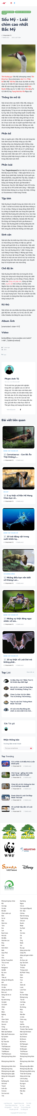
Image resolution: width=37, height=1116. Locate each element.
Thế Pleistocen (6, 1054)
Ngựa (22, 903)
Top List (16, 1107)
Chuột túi (4, 1029)
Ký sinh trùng (6, 999)
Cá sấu (4, 908)
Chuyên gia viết (13, 1109)
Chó (3, 958)
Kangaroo (5, 967)
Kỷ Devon (23, 1039)
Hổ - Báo (22, 911)
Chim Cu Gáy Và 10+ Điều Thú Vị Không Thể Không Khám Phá (20, 696)
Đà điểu (4, 938)
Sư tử (3, 918)
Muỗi (21, 943)
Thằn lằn (23, 965)
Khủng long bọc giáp (8, 1073)
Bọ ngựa (22, 1083)
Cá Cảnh (4, 1004)
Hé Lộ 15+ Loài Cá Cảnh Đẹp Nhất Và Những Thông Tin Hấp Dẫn (21, 689)
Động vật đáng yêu (8, 980)
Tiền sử (4, 977)
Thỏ (3, 1009)
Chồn (3, 1007)
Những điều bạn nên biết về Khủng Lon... (17, 578)
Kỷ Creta (4, 1044)
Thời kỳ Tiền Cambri (26, 1029)
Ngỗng (4, 1014)
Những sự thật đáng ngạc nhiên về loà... (18, 619)
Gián (21, 975)
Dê (21, 938)
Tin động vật (24, 1109)
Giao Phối (5, 953)
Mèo (3, 975)
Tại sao (22, 1086)
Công (3, 1027)
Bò (21, 930)
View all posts (11, 409)
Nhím (3, 1012)
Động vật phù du (7, 990)
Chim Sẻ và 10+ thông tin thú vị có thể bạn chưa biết (22, 785)
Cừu (21, 1012)
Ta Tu (3, 965)
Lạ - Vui (22, 1105)
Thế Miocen (5, 1051)
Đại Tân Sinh (24, 962)
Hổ (2, 1078)
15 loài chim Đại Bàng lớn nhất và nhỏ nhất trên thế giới (20, 711)
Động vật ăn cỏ (6, 995)
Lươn (21, 987)
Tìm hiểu (28, 1103)
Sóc (21, 958)
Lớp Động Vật (8, 1103)
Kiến (3, 950)
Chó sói (22, 921)
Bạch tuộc (5, 933)
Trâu (3, 997)
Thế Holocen (24, 1054)
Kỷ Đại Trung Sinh (7, 960)
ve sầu (22, 1017)
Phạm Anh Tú (7, 35)
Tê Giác (22, 967)
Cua (21, 980)
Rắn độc (22, 1091)
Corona (4, 1091)
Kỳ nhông (23, 1007)
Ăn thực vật (23, 960)
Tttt (3, 1096)
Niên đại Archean (25, 1032)
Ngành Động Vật (19, 1103)
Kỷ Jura (4, 972)
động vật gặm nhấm (26, 955)
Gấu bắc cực (5, 940)
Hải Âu (22, 1024)
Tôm (3, 925)
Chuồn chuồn (24, 1081)
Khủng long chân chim (9, 1066)
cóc (21, 982)
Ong (21, 940)
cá (6, 284)
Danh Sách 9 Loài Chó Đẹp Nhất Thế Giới (21, 796)
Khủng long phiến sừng (27, 1071)
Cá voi (22, 906)
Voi (21, 945)
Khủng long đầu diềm (27, 1066)
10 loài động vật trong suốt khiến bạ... (16, 537)
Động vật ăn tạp (25, 1076)
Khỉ (2, 903)
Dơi (3, 928)
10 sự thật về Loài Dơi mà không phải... (18, 660)
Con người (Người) (26, 908)
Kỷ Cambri (5, 1036)
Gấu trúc (4, 923)
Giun (21, 977)
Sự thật (22, 928)
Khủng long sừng (7, 1069)
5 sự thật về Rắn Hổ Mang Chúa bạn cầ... (18, 496)
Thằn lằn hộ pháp (25, 1073)
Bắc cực (4, 992)
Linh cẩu (4, 1088)
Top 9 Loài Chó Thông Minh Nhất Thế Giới (21, 703)
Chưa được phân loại (11, 1105)
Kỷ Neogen (23, 1049)
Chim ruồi (5, 1022)
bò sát (10, 284)
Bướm (22, 923)
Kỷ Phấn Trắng (24, 972)
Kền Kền (22, 1014)
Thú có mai (5, 962)
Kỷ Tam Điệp (24, 995)
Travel (4, 1086)
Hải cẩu (4, 935)
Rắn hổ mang (24, 916)
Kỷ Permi (23, 1041)
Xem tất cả (30, 672)
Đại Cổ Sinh (23, 1034)
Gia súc (4, 1024)
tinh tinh (4, 1083)
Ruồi (3, 945)
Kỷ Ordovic (23, 1036)
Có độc (4, 987)
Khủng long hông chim (9, 1056)
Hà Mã (4, 970)
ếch (3, 982)
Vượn (22, 1022)
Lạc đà (22, 1004)
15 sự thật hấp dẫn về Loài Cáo (21, 808)
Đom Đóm (5, 948)
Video (28, 1105)
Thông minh (24, 970)
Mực (21, 1009)
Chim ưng (23, 1019)
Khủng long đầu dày (26, 1069)
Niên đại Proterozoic (8, 1034)
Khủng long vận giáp (8, 1071)
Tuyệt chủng (24, 918)
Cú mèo (22, 933)
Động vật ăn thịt (25, 950)
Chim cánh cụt (6, 913)
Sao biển (23, 1088)
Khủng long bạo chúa (8, 901)
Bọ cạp (22, 948)
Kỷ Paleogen (24, 1044)
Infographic (8, 1107)
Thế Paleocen (6, 1046)
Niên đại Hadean (7, 1032)
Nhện (21, 925)
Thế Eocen (23, 1046)
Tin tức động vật (25, 1107)
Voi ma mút (5, 1093)
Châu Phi (23, 953)
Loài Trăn (23, 990)
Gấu (3, 921)
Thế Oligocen (6, 1049)
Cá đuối (4, 1002)
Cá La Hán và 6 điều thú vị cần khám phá (23, 763)
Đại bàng (23, 901)
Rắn (3, 916)
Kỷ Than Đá (5, 1041)
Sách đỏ (22, 985)
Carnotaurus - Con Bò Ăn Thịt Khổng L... (18, 455)
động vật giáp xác (15, 281)
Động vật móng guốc (8, 1076)
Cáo (3, 955)
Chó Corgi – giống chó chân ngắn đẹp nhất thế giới (22, 774)
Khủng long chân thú (8, 1061)
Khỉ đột (4, 911)
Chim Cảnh (5, 1019)
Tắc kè (22, 999)
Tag (21, 1093)
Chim (25, 79)
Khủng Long (24, 997)
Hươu (22, 992)
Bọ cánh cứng (24, 1027)
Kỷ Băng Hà (5, 1081)
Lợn (3, 930)
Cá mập (4, 906)
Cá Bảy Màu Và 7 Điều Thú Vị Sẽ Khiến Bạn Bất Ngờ (21, 681)
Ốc (2, 1017)
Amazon (4, 985)
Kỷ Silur (4, 1039)
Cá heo (22, 913)
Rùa (3, 943)
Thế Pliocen (24, 1051)
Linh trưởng (23, 1078)
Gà (21, 935)
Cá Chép (22, 1002)
